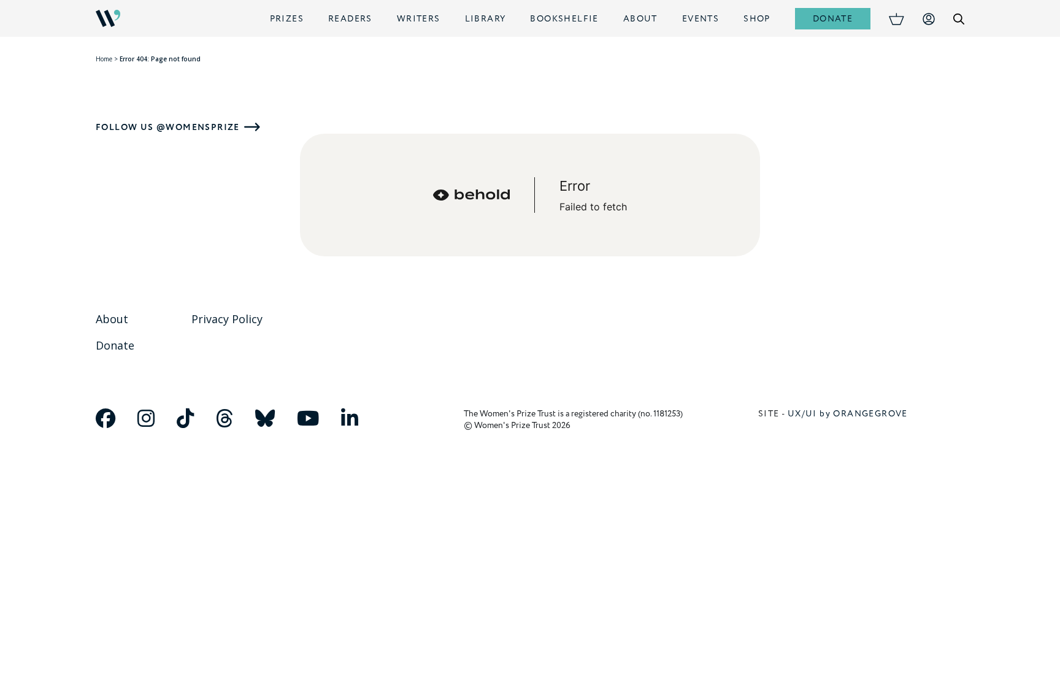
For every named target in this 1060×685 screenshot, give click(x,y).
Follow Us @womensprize (168, 127)
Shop (756, 19)
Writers (418, 19)
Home (104, 59)
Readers (350, 19)
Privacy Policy (227, 319)
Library (485, 19)
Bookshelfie (564, 19)
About (640, 19)
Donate (833, 19)
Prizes (287, 19)
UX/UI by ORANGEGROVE (848, 413)
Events (700, 19)
